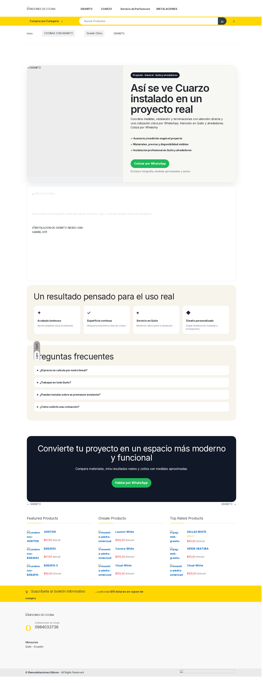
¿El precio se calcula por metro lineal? (63, 370)
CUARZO (106, 8)
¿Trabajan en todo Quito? (55, 382)
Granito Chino (94, 33)
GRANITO (86, 8)
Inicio (30, 33)
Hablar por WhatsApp (131, 483)
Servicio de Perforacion (135, 8)
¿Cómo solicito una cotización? (59, 406)
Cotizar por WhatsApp (150, 163)
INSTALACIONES (166, 8)
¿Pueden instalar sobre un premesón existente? (70, 394)
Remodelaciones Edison (43, 672)
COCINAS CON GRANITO (58, 33)
